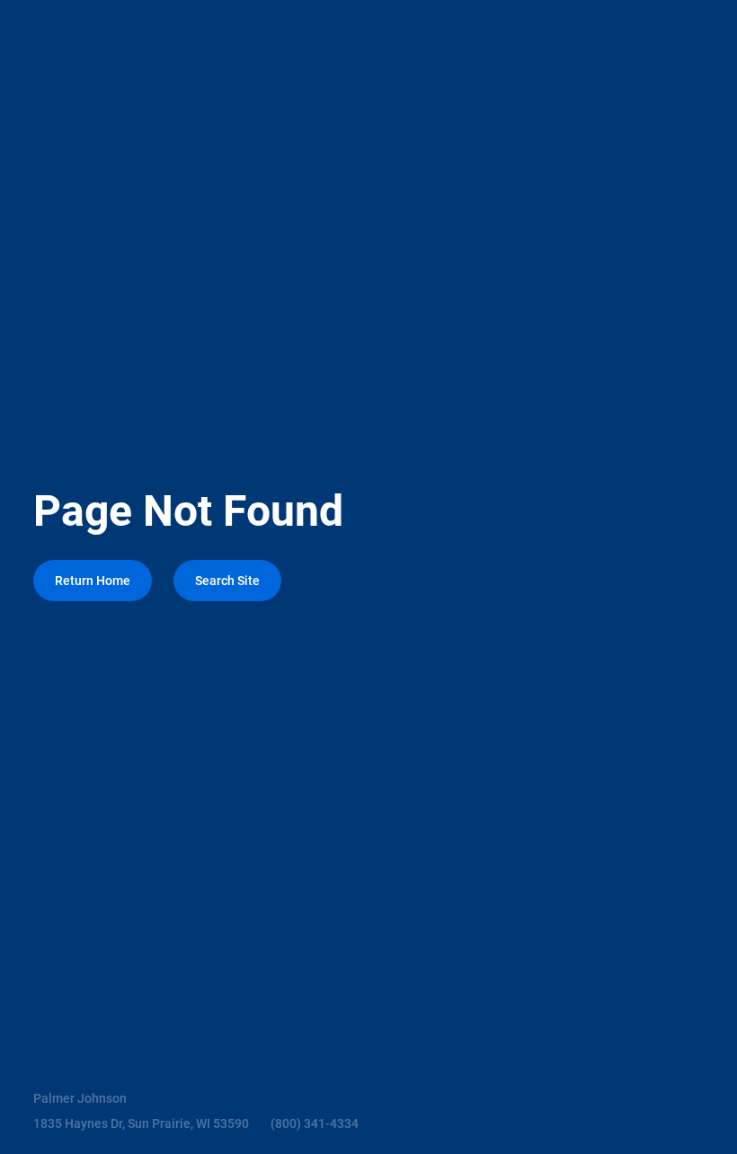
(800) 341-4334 (315, 1123)
